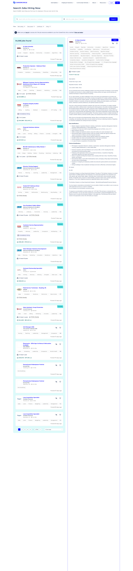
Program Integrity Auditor (31, 103)
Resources (103, 2)
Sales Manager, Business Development (34, 248)
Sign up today (78, 32)
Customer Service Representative (33, 225)
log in (27, 32)
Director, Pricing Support (30, 166)
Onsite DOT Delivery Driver (31, 186)
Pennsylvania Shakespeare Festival (33, 364)
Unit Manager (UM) (28, 327)
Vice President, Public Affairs (31, 205)
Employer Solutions (67, 2)
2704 (36, 429)
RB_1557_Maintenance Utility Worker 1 (34, 147)
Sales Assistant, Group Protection (33, 307)
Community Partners (82, 2)
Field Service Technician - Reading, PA (34, 288)
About (94, 2)
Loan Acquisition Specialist (31, 397)
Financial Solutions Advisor (31, 127)
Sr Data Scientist (28, 46)
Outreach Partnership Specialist (32, 268)
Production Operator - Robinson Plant (34, 66)
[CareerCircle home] (20, 2)
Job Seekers (54, 2)
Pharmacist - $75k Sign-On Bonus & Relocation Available (37, 344)
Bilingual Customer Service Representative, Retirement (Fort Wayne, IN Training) (36, 83)
